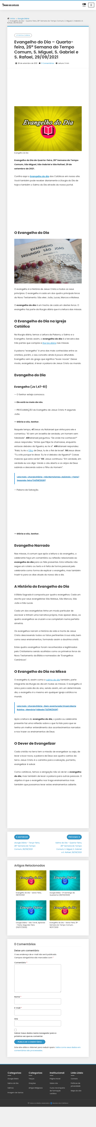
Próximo (73, 837)
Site (16, 1019)
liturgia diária (49, 343)
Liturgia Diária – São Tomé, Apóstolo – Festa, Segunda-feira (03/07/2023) (30, 925)
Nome (17, 996)
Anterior (23, 837)
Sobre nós (54, 1083)
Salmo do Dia (13, 1083)
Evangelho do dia (39, 176)
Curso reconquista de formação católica (57, 1091)
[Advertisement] (48, 85)
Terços (31, 1079)
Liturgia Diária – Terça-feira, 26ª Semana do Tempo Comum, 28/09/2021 (27, 845)
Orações (32, 1083)
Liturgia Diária (23, 18)
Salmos (11, 1088)
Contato (74, 1079)
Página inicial (55, 1079)
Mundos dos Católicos (60, 1103)
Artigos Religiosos (36, 1088)
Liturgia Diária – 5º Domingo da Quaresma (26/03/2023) (62, 894)
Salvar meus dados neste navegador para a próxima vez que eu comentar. (35, 1035)
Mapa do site (76, 1091)
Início (12, 18)
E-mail (18, 1008)
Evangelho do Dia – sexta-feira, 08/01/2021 (28, 894)
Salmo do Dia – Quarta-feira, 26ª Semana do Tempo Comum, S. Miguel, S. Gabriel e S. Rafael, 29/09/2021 (68, 847)
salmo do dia (53, 679)
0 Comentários (47, 63)
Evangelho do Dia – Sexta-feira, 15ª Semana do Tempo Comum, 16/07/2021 (64, 925)
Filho (30, 450)
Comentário (20, 962)
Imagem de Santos (15, 1092)
